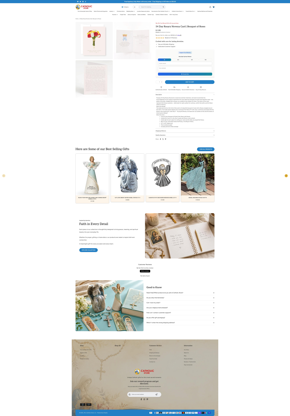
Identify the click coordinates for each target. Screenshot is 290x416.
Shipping (158, 32)
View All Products (206, 149)
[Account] (210, 7)
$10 (178, 59)
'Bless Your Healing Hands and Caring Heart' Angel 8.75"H (92, 177)
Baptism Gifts (83, 352)
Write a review (145, 271)
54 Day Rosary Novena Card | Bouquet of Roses (90, 18)
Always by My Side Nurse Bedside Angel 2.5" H (162, 176)
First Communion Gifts (86, 349)
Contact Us (152, 361)
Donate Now (186, 74)
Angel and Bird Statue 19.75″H (197, 176)
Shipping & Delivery (154, 352)
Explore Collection (88, 250)
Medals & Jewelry (84, 358)
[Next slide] (286, 175)
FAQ (150, 349)
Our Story (186, 349)
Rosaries (82, 355)
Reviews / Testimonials (190, 361)
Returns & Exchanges (154, 355)
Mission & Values (188, 358)
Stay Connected (188, 365)
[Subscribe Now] (156, 394)
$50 (205, 59)
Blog (185, 355)
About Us (186, 352)
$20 (192, 59)
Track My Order (153, 358)
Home (77, 18)
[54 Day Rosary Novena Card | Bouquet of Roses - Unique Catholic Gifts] (94, 40)
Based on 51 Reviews (171, 37)
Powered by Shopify (102, 412)
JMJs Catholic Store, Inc (90, 412)
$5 (164, 59)
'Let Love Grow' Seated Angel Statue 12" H (127, 176)
